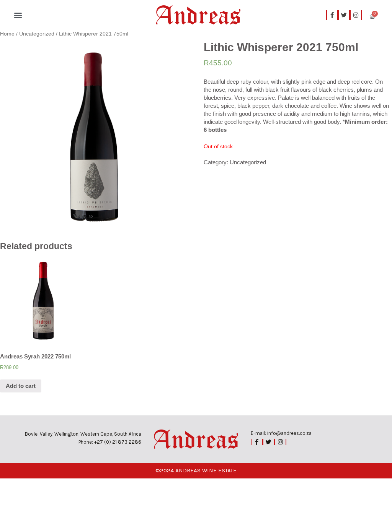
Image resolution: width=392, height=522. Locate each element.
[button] (17, 15)
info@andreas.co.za (289, 433)
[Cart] (372, 15)
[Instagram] (356, 15)
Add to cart (21, 386)
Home (7, 34)
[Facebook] (257, 442)
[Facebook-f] (332, 15)
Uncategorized (36, 34)
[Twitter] (344, 15)
